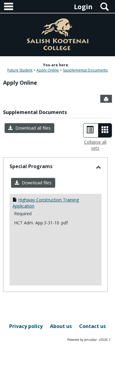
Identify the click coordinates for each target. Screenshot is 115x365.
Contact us (92, 326)
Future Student (20, 70)
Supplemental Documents (85, 70)
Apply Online (47, 70)
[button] (29, 128)
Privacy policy (26, 326)
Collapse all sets (95, 145)
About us (61, 326)
